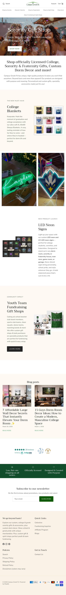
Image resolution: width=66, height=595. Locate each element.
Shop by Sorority (6, 10)
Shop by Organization (34, 10)
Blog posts (33, 382)
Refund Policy (8, 565)
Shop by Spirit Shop (48, 10)
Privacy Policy (8, 558)
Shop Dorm (61, 10)
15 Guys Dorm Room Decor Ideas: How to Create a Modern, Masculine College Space (48, 417)
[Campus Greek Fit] (33, 4)
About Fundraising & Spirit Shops (33, 15)
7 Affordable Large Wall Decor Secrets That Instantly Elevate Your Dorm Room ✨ (15, 417)
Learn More (14, 349)
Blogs (37, 533)
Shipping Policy (9, 561)
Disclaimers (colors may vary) (14, 569)
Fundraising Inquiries (43, 526)
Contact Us (39, 554)
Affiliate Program (41, 530)
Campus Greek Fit (13, 582)
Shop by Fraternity (20, 10)
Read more (7, 430)
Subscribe (46, 499)
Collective (38, 522)
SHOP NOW (33, 44)
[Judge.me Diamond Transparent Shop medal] (40, 451)
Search (5, 554)
